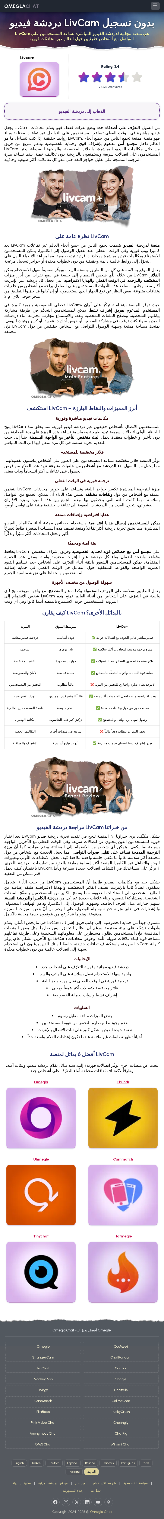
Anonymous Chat (43, 1433)
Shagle (120, 1379)
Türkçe (36, 1463)
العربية (91, 1472)
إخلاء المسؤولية (73, 1491)
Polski (145, 1463)
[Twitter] (76, 1502)
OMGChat (43, 1444)
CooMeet (121, 1346)
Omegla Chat (101, 1512)
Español (72, 1463)
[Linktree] (108, 1502)
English (19, 1463)
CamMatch (43, 1401)
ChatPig (121, 1433)
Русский (74, 1472)
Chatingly (120, 1423)
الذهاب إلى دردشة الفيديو (82, 111)
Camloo (121, 1368)
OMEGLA (21, 6)
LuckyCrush (121, 1412)
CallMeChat (121, 1401)
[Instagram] (66, 1502)
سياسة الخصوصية (135, 1483)
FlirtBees (43, 1412)
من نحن (80, 1483)
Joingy (43, 1390)
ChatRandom (121, 1357)
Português (128, 1463)
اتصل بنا (96, 1491)
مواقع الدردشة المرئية (53, 1483)
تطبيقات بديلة (21, 1483)
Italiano (90, 1463)
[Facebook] (55, 1502)
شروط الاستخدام (104, 1483)
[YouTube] (98, 1502)
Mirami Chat (121, 1444)
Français (108, 1463)
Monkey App (43, 1379)
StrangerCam (43, 1357)
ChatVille (121, 1390)
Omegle (43, 1346)
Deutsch (54, 1463)
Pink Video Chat (43, 1423)
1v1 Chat (43, 1368)
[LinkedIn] (87, 1502)
